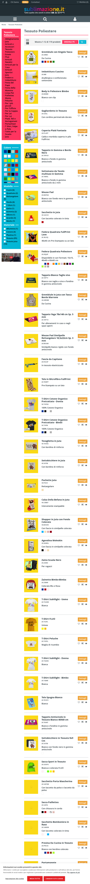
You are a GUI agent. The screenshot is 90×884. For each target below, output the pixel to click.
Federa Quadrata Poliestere (57, 251)
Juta (7, 41)
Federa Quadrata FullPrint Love (56, 233)
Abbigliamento (12, 39)
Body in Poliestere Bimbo (55, 91)
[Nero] (45, 411)
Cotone (11, 232)
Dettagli (82, 52)
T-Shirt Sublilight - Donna (55, 658)
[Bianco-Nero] (67, 264)
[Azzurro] (43, 532)
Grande (11, 218)
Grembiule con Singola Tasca (57, 51)
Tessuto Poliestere (9, 33)
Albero (10, 214)
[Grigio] (51, 411)
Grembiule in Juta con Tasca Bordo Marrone (57, 296)
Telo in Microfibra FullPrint (56, 379)
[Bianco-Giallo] (59, 264)
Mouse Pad (48, 192)
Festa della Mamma (10, 89)
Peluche (9, 100)
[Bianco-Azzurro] (56, 264)
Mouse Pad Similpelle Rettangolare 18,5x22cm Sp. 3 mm (57, 338)
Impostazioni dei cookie (14, 878)
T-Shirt (10, 205)
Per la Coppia (11, 111)
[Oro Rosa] (54, 812)
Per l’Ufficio (10, 108)
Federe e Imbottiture (10, 78)
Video (25, 2)
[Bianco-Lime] (43, 266)
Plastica (11, 235)
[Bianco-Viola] (70, 264)
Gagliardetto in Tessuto (54, 110)
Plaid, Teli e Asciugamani (11, 119)
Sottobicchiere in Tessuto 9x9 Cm (57, 739)
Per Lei (8, 113)
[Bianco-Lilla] (62, 264)
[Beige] (43, 490)
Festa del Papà (9, 83)
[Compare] (83, 56)
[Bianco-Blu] (43, 62)
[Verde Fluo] (48, 771)
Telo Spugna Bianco (52, 697)
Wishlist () (83, 2)
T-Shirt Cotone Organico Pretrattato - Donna (55, 400)
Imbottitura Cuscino (53, 71)
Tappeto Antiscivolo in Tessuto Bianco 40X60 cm (55, 718)
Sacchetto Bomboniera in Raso (55, 823)
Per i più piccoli (9, 104)
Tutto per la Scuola (10, 132)
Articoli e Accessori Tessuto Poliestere (10, 48)
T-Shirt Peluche (50, 638)
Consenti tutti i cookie (54, 878)
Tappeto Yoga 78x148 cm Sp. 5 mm (57, 315)
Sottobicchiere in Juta (53, 460)
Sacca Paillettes (50, 802)
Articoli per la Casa (11, 66)
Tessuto (11, 238)
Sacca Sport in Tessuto (54, 761)
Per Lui (8, 116)
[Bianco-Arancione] (48, 62)
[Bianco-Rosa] (51, 264)
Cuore (10, 190)
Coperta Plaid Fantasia (54, 130)
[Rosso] (43, 222)
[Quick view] (86, 56)
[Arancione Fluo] (45, 629)
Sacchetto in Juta (51, 212)
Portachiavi (10, 124)
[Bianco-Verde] (54, 62)
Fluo (7, 57)
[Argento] (51, 812)
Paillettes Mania (9, 96)
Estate (8, 54)
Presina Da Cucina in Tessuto (57, 842)
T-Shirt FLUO (48, 618)
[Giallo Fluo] (43, 629)
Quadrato (12, 193)
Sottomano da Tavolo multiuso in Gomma (53, 172)
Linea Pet (9, 93)
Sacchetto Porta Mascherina (57, 781)
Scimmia (11, 211)
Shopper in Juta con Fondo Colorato (56, 520)
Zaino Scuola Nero (51, 559)
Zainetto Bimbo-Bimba (54, 579)
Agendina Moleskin (52, 540)
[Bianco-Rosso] (45, 62)
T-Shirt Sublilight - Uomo (55, 599)
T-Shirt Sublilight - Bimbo (55, 677)
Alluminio (12, 228)
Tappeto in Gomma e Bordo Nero (56, 151)
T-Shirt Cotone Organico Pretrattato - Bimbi (55, 421)
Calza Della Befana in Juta (55, 499)
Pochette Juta (49, 480)
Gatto (10, 208)
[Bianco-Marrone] (51, 62)
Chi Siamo (15, 2)
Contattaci (35, 2)
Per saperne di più (73, 872)
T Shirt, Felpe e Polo (11, 127)
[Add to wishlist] (80, 56)
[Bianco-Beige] (45, 266)
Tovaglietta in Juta (51, 440)
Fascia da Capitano (52, 359)
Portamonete (49, 862)
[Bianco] (43, 101)
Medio (10, 221)
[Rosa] (45, 550)
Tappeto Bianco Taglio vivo (56, 275)
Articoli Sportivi (9, 71)
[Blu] (43, 411)
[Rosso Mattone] (51, 532)
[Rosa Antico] (48, 532)
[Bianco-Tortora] (48, 266)
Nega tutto (35, 878)
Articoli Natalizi (8, 60)
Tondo (10, 202)
